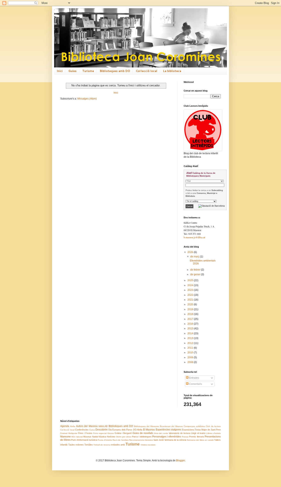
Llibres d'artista (213, 433)
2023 (190, 290)
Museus (87, 436)
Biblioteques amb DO (115, 71)
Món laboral (76, 437)
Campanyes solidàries (194, 426)
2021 (190, 299)
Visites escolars (148, 445)
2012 (190, 343)
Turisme (88, 71)
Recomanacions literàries (141, 440)
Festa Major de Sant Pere (208, 429)
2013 (190, 338)
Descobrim (101, 429)
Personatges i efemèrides (166, 436)
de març (195, 256)
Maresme (65, 436)
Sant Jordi (158, 440)
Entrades (193, 377)
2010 (190, 352)
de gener (195, 274)
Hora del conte (161, 433)
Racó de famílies (120, 440)
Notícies (111, 436)
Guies (73, 71)
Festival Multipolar (68, 433)
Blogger (180, 460)
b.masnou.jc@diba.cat (194, 237)
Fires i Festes (85, 433)
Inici (60, 71)
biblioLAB (103, 426)
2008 (190, 362)
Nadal (95, 436)
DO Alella (137, 429)
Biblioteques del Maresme (146, 426)
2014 (190, 333)
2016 (190, 323)
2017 (190, 319)
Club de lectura (213, 426)
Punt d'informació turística (84, 440)
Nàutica (102, 436)
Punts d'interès (105, 440)
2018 (190, 314)
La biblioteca (172, 71)
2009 (190, 357)
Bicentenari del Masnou (171, 426)
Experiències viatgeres (168, 429)
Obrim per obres (123, 437)
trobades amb (118, 444)
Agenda (64, 426)
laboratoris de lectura (179, 433)
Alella (72, 426)
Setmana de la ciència (175, 440)
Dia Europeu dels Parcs (120, 429)
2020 (190, 304)
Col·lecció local (146, 71)
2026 (190, 252)
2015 (190, 328)
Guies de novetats (142, 433)
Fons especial (100, 433)
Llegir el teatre (198, 433)
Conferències (81, 429)
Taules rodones (76, 444)
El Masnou (149, 429)
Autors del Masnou (87, 426)
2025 (190, 280)
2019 (190, 309)
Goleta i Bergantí (123, 433)
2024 (190, 285)
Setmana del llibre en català (200, 440)
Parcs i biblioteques (142, 436)
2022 (190, 295)
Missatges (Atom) (87, 98)
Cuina (92, 430)
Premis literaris (196, 436)
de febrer (195, 269)
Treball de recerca (101, 445)
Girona (110, 433)
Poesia (185, 437)
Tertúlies (88, 444)
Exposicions (188, 429)
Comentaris (195, 384)
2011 (190, 347)
